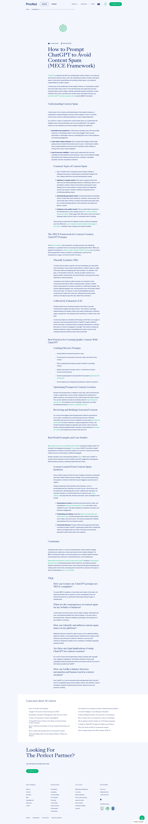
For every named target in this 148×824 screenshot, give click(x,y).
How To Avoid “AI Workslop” (38, 708)
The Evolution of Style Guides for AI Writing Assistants (96, 721)
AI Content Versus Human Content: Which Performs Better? (98, 708)
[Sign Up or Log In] (105, 4)
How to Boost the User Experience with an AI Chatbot (96, 718)
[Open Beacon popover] (142, 818)
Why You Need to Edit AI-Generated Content (93, 727)
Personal (54, 4)
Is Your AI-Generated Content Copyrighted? (43, 718)
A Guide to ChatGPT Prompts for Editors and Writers (96, 724)
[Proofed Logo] (31, 4)
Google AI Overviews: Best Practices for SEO (44, 712)
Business (44, 4)
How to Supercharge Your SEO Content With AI (94, 730)
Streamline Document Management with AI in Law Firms (48, 715)
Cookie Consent (138, 822)
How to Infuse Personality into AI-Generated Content (47, 731)
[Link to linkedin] (101, 799)
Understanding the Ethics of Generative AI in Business (96, 715)
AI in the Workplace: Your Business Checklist (93, 712)
